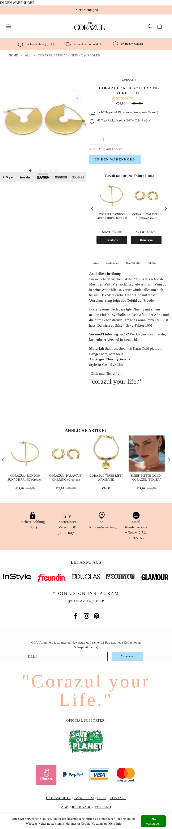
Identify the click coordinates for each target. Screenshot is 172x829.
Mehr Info (115, 823)
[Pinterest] (96, 616)
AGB (64, 807)
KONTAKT (118, 798)
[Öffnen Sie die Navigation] (8, 26)
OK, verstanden (153, 821)
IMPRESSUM (84, 798)
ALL (28, 55)
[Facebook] (75, 616)
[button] (123, 98)
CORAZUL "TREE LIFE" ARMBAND (106, 477)
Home (13, 55)
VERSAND (103, 807)
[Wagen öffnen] (160, 26)
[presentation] (92, 208)
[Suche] (150, 26)
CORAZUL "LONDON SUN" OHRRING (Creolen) (111, 216)
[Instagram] (86, 616)
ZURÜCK (128, 79)
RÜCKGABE (81, 807)
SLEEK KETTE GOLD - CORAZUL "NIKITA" (147, 477)
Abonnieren (127, 656)
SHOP (101, 798)
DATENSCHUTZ (58, 798)
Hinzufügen (112, 240)
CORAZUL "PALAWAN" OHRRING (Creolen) (146, 216)
